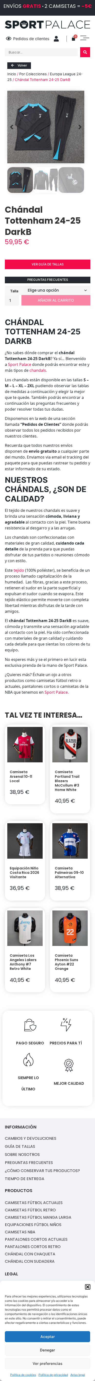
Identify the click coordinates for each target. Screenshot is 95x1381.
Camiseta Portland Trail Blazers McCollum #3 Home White (67, 780)
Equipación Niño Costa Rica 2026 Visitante (24, 872)
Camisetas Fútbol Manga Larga (38, 1217)
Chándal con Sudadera (30, 1261)
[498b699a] (45, 127)
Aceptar (47, 1336)
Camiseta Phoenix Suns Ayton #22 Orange (66, 962)
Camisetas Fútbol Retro (30, 1210)
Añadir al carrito (56, 300)
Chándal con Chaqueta (30, 1254)
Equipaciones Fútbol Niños (33, 1225)
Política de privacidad (53, 1375)
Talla (14, 291)
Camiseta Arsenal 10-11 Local (21, 776)
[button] (87, 1286)
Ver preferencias (47, 1363)
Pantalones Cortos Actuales (36, 1239)
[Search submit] (85, 52)
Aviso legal (77, 1375)
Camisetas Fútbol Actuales (34, 1203)
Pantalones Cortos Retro (33, 1246)
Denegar (47, 1350)
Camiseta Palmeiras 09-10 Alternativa (69, 872)
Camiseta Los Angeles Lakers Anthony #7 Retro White (23, 962)
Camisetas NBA (20, 1232)
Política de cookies (23, 1375)
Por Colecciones (33, 74)
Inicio (11, 74)
